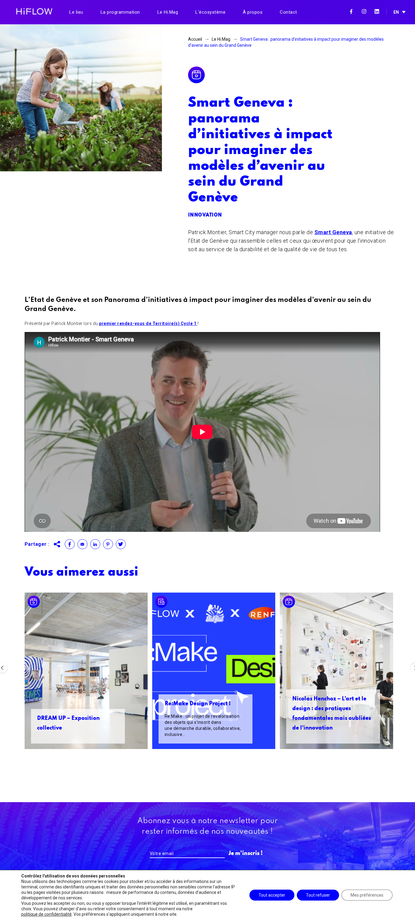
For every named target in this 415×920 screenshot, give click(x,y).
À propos (252, 12)
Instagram (364, 12)
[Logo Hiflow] (34, 11)
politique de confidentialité (46, 914)
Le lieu (76, 12)
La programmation (120, 12)
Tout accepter (272, 895)
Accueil (195, 39)
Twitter (121, 544)
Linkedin (377, 12)
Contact (288, 12)
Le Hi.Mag (167, 12)
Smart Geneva (333, 232)
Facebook (351, 12)
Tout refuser (318, 895)
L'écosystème (210, 12)
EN (396, 12)
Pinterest (108, 544)
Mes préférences (367, 895)
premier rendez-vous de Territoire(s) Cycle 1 (148, 323)
